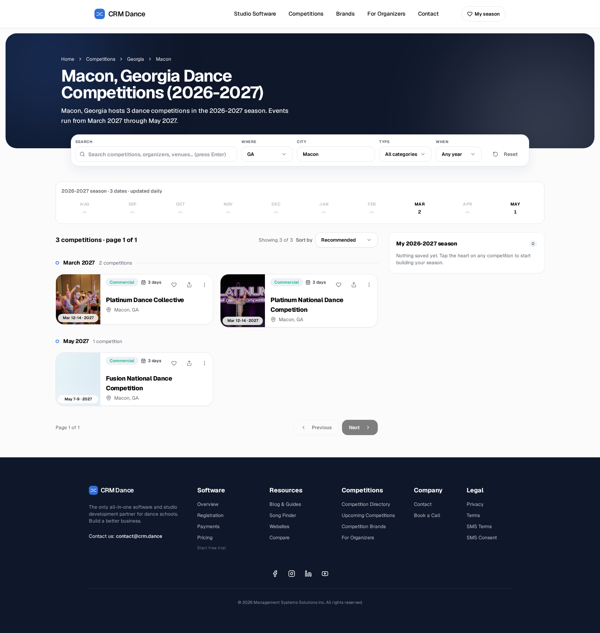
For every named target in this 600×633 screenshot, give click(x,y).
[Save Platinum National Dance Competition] (338, 284)
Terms (473, 515)
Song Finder (282, 515)
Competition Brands (364, 526)
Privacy (475, 504)
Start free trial (211, 548)
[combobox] (267, 154)
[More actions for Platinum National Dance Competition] (369, 284)
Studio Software (255, 13)
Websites (279, 526)
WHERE (249, 141)
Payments (208, 526)
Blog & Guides (285, 504)
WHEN (442, 141)
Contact (428, 13)
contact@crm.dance (139, 536)
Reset (511, 154)
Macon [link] (163, 59)
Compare (279, 537)
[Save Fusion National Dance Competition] (174, 363)
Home (67, 59)
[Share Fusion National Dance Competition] (189, 363)
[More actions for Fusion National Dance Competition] (204, 363)
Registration (210, 515)
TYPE (384, 141)
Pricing (204, 537)
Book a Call (427, 515)
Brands (345, 13)
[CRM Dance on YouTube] (325, 573)
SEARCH (83, 141)
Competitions (306, 13)
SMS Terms (479, 526)
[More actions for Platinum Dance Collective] (204, 284)
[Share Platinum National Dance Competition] (353, 284)
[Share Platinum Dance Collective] (189, 284)
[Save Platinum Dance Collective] (174, 284)
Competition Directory (366, 504)
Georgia (135, 59)
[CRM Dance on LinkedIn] (308, 573)
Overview (207, 504)
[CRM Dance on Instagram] (291, 573)
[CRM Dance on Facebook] (275, 573)
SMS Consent (482, 537)
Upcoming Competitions (368, 515)
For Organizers (386, 13)
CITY (301, 141)
